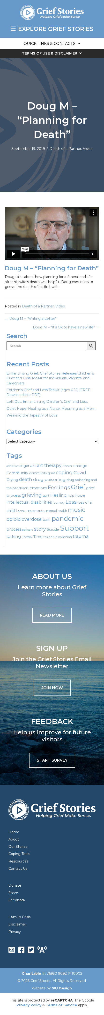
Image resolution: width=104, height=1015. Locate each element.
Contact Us (17, 868)
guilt (46, 495)
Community (17, 473)
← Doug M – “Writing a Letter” (31, 318)
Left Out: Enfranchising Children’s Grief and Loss (47, 401)
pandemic (67, 518)
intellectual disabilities (29, 502)
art (33, 465)
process (14, 529)
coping (64, 472)
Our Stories (17, 846)
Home (13, 832)
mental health (56, 511)
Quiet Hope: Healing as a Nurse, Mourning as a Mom (51, 408)
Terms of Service (61, 1005)
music (76, 509)
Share (13, 893)
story (40, 529)
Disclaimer (17, 924)
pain (47, 519)
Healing (58, 495)
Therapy (27, 537)
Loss (71, 502)
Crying (12, 480)
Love (20, 510)
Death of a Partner (65, 148)
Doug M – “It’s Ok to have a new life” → (66, 327)
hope (80, 495)
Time (38, 536)
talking (14, 536)
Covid (80, 472)
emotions (38, 488)
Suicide (53, 529)
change (80, 466)
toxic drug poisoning (58, 537)
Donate (14, 885)
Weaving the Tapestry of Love (32, 415)
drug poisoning (49, 479)
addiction (12, 466)
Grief (78, 487)
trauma (81, 536)
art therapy (49, 465)
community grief (42, 473)
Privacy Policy (28, 1005)
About (13, 839)
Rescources (18, 861)
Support (74, 528)
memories (35, 510)
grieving (32, 495)
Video (88, 148)
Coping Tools (19, 854)
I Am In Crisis (19, 917)
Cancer (67, 466)
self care (27, 529)
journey (59, 502)
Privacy (14, 932)
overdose (32, 519)
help (71, 495)
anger (24, 466)
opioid (14, 519)
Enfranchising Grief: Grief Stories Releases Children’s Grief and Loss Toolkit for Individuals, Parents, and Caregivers (50, 378)
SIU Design (62, 988)
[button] (52, 688)
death (25, 479)
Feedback (16, 900)
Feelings (59, 487)
